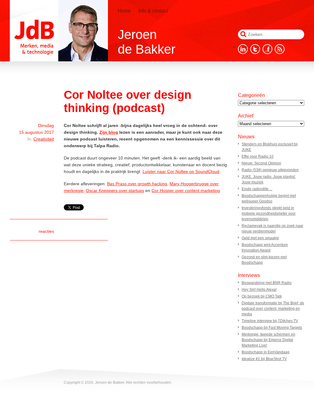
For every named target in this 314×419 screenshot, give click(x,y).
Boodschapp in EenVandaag (265, 352)
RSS (280, 49)
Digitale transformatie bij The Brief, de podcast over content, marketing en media (273, 308)
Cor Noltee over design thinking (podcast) (127, 101)
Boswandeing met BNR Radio (267, 283)
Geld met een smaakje (260, 238)
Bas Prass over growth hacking (137, 183)
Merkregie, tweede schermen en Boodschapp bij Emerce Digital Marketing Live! (268, 340)
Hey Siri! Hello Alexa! (259, 289)
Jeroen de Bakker (59, 30)
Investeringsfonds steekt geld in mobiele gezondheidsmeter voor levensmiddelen (269, 213)
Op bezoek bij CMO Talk (262, 296)
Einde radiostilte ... (257, 189)
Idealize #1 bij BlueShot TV (264, 359)
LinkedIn (243, 49)
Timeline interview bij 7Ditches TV (270, 321)
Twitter (255, 49)
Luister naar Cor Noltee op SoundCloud (181, 171)
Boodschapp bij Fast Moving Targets (272, 327)
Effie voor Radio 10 (258, 156)
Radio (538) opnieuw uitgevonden (270, 170)
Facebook (267, 49)
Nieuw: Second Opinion (261, 163)
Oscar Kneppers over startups (115, 190)
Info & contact (153, 10)
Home (124, 10)
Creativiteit (43, 138)
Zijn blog (108, 132)
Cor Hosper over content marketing (185, 190)
